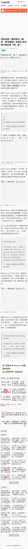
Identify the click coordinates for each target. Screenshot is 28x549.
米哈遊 (4, 405)
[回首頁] (5, 2)
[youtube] (21, 1)
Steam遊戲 (24, 10)
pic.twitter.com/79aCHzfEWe (14, 349)
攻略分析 (3, 5)
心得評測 (10, 5)
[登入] (24, 2)
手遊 (20, 404)
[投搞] (19, 1)
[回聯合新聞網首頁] (2, 2)
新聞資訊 (17, 5)
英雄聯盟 (9, 10)
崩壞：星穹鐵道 (6, 404)
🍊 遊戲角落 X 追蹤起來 (12, 371)
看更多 (14, 483)
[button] (26, 1)
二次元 (14, 404)
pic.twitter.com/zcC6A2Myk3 (14, 122)
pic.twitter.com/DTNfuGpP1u (14, 260)
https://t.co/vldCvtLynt (12, 257)
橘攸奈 (16, 10)
